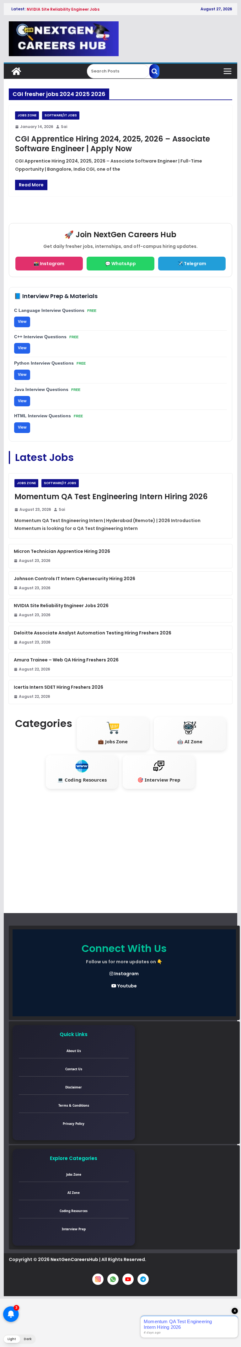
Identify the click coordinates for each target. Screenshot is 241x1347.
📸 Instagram (49, 263)
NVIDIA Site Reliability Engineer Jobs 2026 (61, 605)
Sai (64, 126)
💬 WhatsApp (120, 263)
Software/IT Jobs (61, 115)
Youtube (126, 986)
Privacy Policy (73, 1123)
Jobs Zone (27, 115)
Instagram (126, 973)
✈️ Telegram (192, 263)
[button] (19, 1339)
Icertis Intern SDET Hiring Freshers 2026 (58, 687)
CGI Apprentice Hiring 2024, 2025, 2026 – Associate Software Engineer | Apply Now (112, 144)
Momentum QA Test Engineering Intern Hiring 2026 (111, 496)
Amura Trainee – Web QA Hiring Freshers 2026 (66, 660)
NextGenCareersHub (74, 1259)
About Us (74, 1051)
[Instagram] (98, 1279)
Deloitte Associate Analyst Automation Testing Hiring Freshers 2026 (92, 633)
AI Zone (73, 1192)
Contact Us (73, 1069)
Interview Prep (74, 1229)
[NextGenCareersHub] (16, 71)
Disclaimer (73, 1087)
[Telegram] (143, 1279)
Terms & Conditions (73, 1105)
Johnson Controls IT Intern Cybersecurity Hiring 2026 (74, 578)
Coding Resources (74, 1211)
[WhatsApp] (113, 1279)
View (22, 321)
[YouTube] (128, 1279)
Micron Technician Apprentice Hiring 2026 (62, 551)
